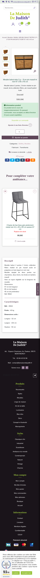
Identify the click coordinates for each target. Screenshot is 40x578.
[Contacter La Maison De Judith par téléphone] (9, 1)
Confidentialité (20, 530)
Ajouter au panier (21, 137)
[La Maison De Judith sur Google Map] (6, 1)
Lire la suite (21, 241)
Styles (20, 394)
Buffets (16, 37)
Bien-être (20, 414)
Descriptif (20, 94)
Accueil (4, 37)
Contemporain (20, 456)
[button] (5, 51)
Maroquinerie (20, 426)
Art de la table (20, 406)
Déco (20, 418)
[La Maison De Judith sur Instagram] (33, 1)
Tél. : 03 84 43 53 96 (20, 358)
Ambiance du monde (20, 451)
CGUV (20, 535)
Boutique (20, 501)
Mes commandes (20, 493)
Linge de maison (20, 402)
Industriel (20, 443)
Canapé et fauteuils (20, 422)
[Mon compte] (13, 24)
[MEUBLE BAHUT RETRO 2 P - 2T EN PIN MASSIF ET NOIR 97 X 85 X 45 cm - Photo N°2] (35, 71)
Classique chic (20, 439)
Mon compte (20, 481)
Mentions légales (20, 526)
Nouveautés (20, 389)
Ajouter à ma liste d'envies (18, 125)
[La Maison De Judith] (20, 16)
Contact (20, 518)
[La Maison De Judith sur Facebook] (35, 1)
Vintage (20, 464)
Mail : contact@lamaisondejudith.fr (20, 363)
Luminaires (20, 410)
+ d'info (29, 152)
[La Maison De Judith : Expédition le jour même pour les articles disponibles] (3, 1)
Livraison (20, 522)
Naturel (20, 460)
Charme (20, 468)
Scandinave (20, 447)
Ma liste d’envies (20, 485)
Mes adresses (20, 497)
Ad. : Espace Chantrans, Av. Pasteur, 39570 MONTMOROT (20, 352)
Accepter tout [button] (26, 573)
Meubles (10, 37)
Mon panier (20, 489)
